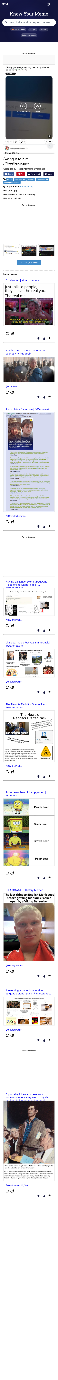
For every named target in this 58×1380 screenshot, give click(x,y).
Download (35, 174)
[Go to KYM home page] (5, 4)
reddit (9, 180)
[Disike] (39, 338)
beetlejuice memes (12, 183)
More (49, 174)
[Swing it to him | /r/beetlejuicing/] (29, 110)
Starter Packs (15, 620)
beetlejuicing (20, 180)
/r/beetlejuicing (42, 180)
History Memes (15, 965)
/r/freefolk (12, 386)
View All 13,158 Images (29, 263)
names (31, 180)
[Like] (44, 339)
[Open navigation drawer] (54, 4)
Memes (44, 29)
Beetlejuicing (26, 186)
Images (33, 29)
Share (10, 174)
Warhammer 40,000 (18, 1185)
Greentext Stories (16, 516)
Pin (21, 174)
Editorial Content (29, 35)
